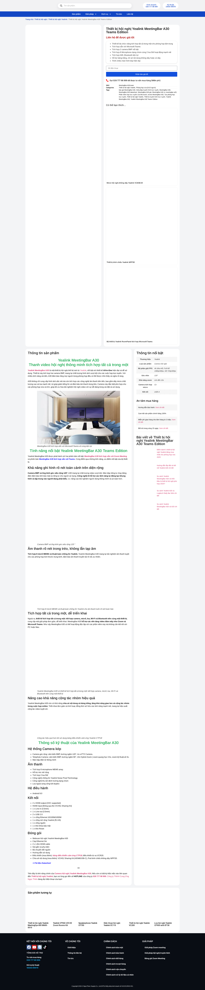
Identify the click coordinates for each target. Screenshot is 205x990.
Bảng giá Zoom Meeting (155, 958)
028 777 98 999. (100, 876)
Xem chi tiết (159, 407)
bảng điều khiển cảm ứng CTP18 (67, 855)
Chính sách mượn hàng (116, 964)
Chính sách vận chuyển (116, 969)
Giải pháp (89, 14)
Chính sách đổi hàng (114, 958)
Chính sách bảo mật (114, 947)
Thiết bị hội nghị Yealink (57, 19)
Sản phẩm (76, 14)
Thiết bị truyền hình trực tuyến (154, 97)
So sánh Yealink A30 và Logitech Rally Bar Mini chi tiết (167, 493)
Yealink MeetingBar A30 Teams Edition (144, 99)
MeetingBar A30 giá (144, 92)
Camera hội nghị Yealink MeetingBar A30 (73, 873)
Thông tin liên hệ (75, 953)
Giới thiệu (72, 947)
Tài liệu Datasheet (43, 863)
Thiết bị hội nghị (41, 19)
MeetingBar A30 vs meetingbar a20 (164, 92)
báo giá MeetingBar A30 (127, 90)
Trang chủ (29, 19)
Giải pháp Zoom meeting (155, 947)
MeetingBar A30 (164, 90)
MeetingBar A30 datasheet (128, 92)
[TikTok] (45, 947)
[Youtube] (34, 947)
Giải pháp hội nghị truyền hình (157, 953)
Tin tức (119, 14)
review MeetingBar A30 (155, 94)
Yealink (83, 370)
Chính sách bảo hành (115, 953)
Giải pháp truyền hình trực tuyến (147, 90)
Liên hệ (130, 14)
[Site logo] (38, 6)
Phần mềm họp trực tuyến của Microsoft (133, 94)
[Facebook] (29, 947)
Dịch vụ (104, 14)
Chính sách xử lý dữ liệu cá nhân (120, 975)
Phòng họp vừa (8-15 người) (146, 87)
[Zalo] (39, 947)
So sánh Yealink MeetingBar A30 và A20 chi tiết (167, 506)
